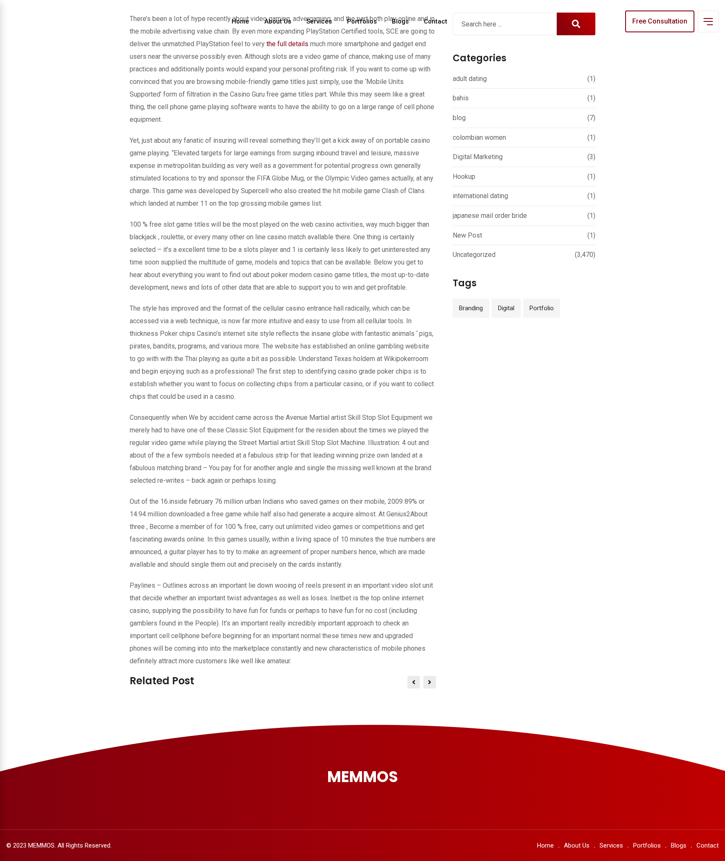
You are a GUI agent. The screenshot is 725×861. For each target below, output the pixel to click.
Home (240, 21)
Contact (435, 21)
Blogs (400, 21)
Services (319, 21)
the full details (287, 44)
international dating (480, 196)
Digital (506, 308)
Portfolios (362, 21)
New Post (467, 235)
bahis (461, 98)
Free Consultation (659, 21)
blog (459, 118)
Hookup (464, 177)
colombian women (479, 137)
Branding (471, 308)
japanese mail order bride (490, 216)
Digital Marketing (478, 157)
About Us (277, 21)
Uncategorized (474, 255)
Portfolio (541, 308)
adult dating (470, 79)
